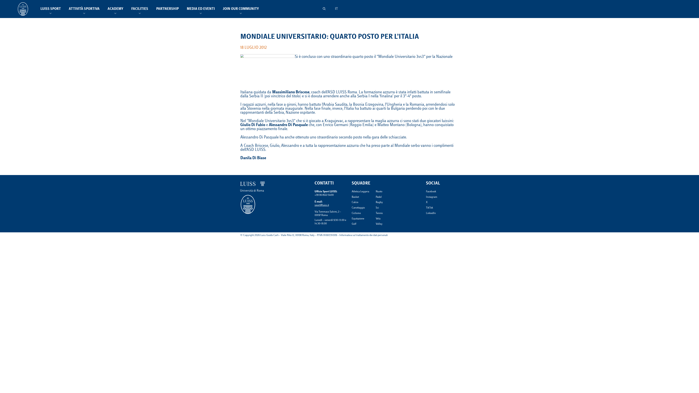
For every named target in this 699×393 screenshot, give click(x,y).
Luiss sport (50, 9)
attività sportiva (84, 9)
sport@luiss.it (322, 205)
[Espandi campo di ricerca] (324, 8)
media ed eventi (201, 9)
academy (115, 9)
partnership (167, 9)
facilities (139, 9)
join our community (241, 9)
